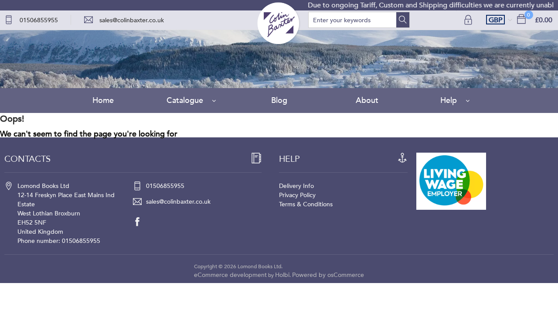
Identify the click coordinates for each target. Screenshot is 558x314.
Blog (279, 100)
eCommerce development (230, 275)
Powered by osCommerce (328, 275)
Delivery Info (296, 186)
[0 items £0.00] (521, 18)
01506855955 (39, 20)
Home (103, 100)
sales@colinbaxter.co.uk (131, 20)
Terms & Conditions (306, 204)
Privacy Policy (297, 195)
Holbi (282, 275)
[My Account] (469, 19)
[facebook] (141, 221)
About (367, 100)
